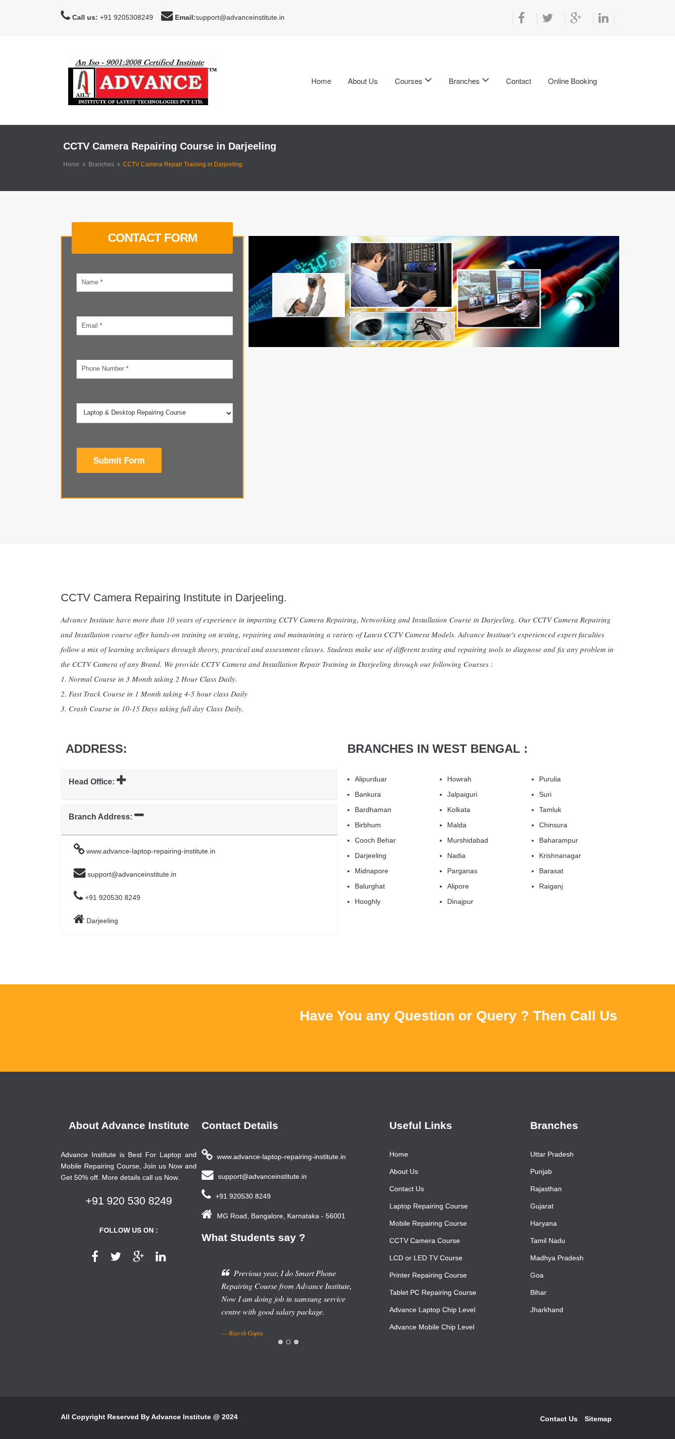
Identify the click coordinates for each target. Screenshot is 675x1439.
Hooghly (367, 901)
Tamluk (550, 810)
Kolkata (458, 810)
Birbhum (368, 825)
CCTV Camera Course (424, 1241)
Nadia (456, 855)
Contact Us (406, 1189)
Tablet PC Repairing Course (432, 1292)
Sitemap (598, 1419)
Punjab (541, 1171)
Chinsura (553, 825)
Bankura (368, 794)
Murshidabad (467, 840)
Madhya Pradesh (557, 1258)
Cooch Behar (375, 840)
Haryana (543, 1223)
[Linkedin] (603, 19)
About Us (363, 81)
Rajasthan (546, 1189)
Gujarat (541, 1206)
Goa (537, 1275)
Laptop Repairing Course (428, 1206)
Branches (101, 164)
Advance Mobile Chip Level (431, 1327)
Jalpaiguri (462, 794)
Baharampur (558, 840)
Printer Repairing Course (428, 1275)
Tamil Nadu (547, 1241)
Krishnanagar (560, 855)
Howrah (459, 779)
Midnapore (371, 871)
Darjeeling (370, 855)
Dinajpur (460, 901)
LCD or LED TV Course (426, 1258)
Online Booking (572, 81)
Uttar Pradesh (552, 1154)
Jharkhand (546, 1310)
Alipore (458, 886)
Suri (545, 794)
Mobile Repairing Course (428, 1223)
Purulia (550, 779)
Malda (456, 825)
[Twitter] (545, 19)
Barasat (551, 871)
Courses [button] (409, 81)
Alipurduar (371, 779)
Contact (518, 81)
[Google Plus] (573, 19)
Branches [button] (465, 81)
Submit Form (119, 460)
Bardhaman (373, 810)
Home (321, 81)
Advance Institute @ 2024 (194, 1417)
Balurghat (370, 886)
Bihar (538, 1292)
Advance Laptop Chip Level (432, 1310)
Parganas (462, 871)
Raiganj (551, 886)
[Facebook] (518, 19)
